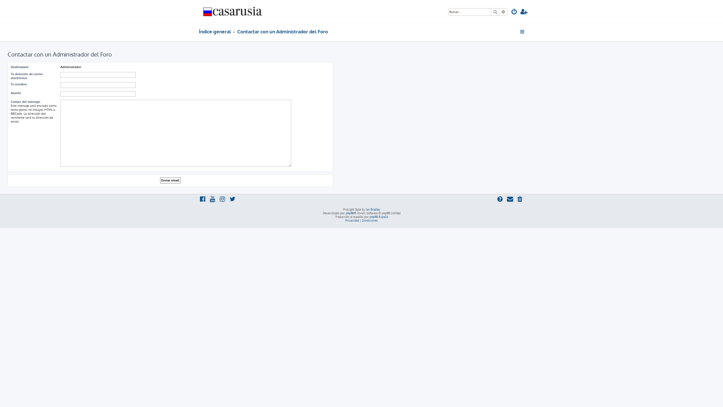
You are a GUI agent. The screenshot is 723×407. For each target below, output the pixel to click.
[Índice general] (233, 11)
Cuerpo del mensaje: (25, 102)
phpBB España (379, 216)
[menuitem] (514, 12)
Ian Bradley (373, 209)
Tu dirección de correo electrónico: (27, 76)
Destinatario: (20, 67)
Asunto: (16, 93)
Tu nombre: (19, 84)
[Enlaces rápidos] (523, 32)
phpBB (350, 213)
